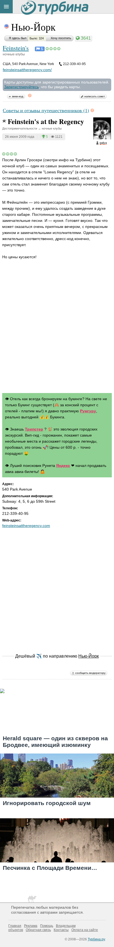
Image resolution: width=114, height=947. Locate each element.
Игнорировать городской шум (47, 803)
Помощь (46, 926)
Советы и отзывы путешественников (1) (46, 110)
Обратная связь (38, 930)
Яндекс (63, 465)
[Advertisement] (57, 327)
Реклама (30, 926)
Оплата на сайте (84, 930)
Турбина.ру (96, 939)
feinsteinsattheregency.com (26, 525)
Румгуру (88, 411)
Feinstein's (16, 48)
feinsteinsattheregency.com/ (27, 70)
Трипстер (34, 429)
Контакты (61, 930)
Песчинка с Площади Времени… (50, 868)
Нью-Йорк (33, 26)
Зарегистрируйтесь (21, 87)
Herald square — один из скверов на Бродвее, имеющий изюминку (55, 741)
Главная (14, 926)
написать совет (94, 96)
